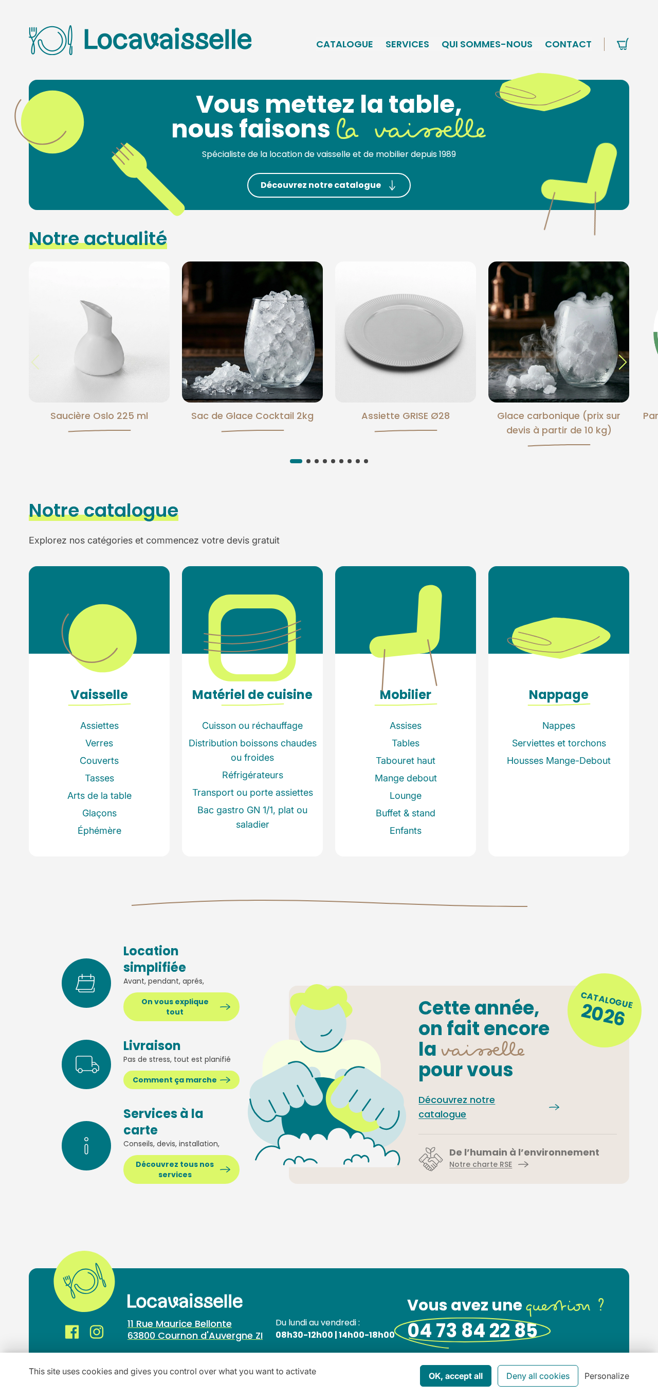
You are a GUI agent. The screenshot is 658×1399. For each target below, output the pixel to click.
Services (407, 44)
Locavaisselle (140, 40)
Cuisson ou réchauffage (252, 725)
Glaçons (99, 813)
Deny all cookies (538, 1376)
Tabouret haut (405, 760)
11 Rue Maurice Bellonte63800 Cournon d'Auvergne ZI (195, 1329)
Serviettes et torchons (559, 743)
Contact (568, 44)
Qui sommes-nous (487, 44)
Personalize (606, 1376)
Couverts (99, 760)
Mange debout (406, 778)
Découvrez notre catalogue (321, 185)
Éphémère (99, 830)
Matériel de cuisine (252, 694)
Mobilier (405, 694)
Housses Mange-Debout (559, 760)
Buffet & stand (405, 813)
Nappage (559, 694)
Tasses (99, 778)
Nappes (558, 725)
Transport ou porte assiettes (252, 792)
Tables (405, 743)
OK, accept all (456, 1376)
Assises (406, 725)
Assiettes (99, 725)
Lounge (406, 795)
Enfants (406, 830)
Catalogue (344, 44)
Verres (99, 743)
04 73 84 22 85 (472, 1331)
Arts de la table (99, 795)
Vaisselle (99, 694)
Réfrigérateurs (252, 775)
